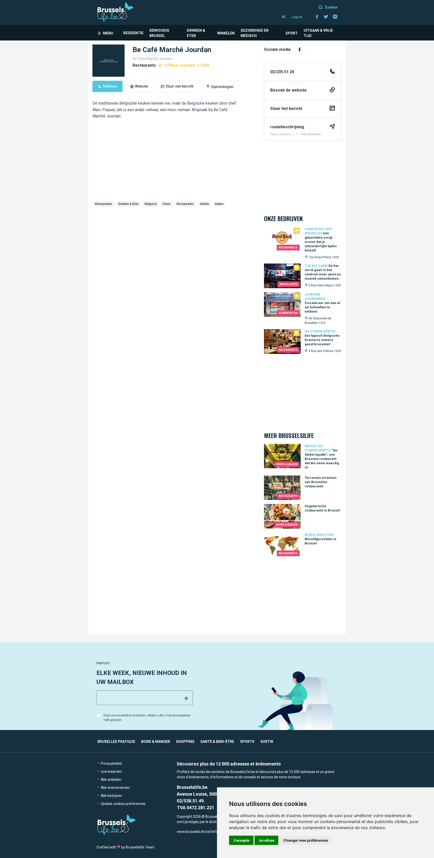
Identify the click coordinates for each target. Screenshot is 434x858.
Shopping (185, 742)
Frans (167, 204)
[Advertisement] (174, 246)
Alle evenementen (115, 788)
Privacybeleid (111, 763)
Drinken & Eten (196, 33)
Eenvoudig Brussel (159, 33)
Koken (219, 204)
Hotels (204, 204)
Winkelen (226, 33)
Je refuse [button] (266, 840)
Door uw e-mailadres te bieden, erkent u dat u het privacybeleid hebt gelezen (146, 718)
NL (284, 17)
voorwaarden (111, 771)
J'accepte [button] (241, 840)
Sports (247, 742)
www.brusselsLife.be (193, 832)
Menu (108, 33)
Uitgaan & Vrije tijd (318, 33)
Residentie (133, 33)
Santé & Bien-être (217, 742)
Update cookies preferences (122, 804)
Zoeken (331, 7)
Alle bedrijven (111, 796)
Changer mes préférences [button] (305, 840)
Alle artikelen (110, 780)
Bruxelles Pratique (116, 742)
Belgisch (151, 204)
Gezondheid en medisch (254, 33)
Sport (292, 33)
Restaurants (103, 204)
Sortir (266, 742)
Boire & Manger (155, 742)
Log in (297, 17)
